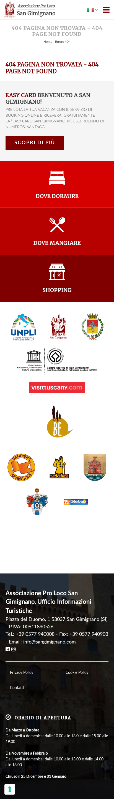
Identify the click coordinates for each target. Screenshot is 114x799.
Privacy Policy (21, 673)
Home (47, 41)
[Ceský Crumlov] (37, 501)
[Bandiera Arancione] (21, 467)
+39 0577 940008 (35, 634)
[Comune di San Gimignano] (92, 327)
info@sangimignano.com (49, 642)
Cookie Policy (77, 673)
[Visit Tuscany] (57, 387)
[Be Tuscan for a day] (57, 423)
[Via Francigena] (59, 467)
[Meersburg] (95, 467)
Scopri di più (34, 142)
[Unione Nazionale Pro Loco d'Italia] (24, 327)
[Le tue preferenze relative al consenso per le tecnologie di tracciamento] (9, 789)
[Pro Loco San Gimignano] (59, 327)
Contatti (17, 688)
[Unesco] (57, 361)
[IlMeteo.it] (74, 501)
